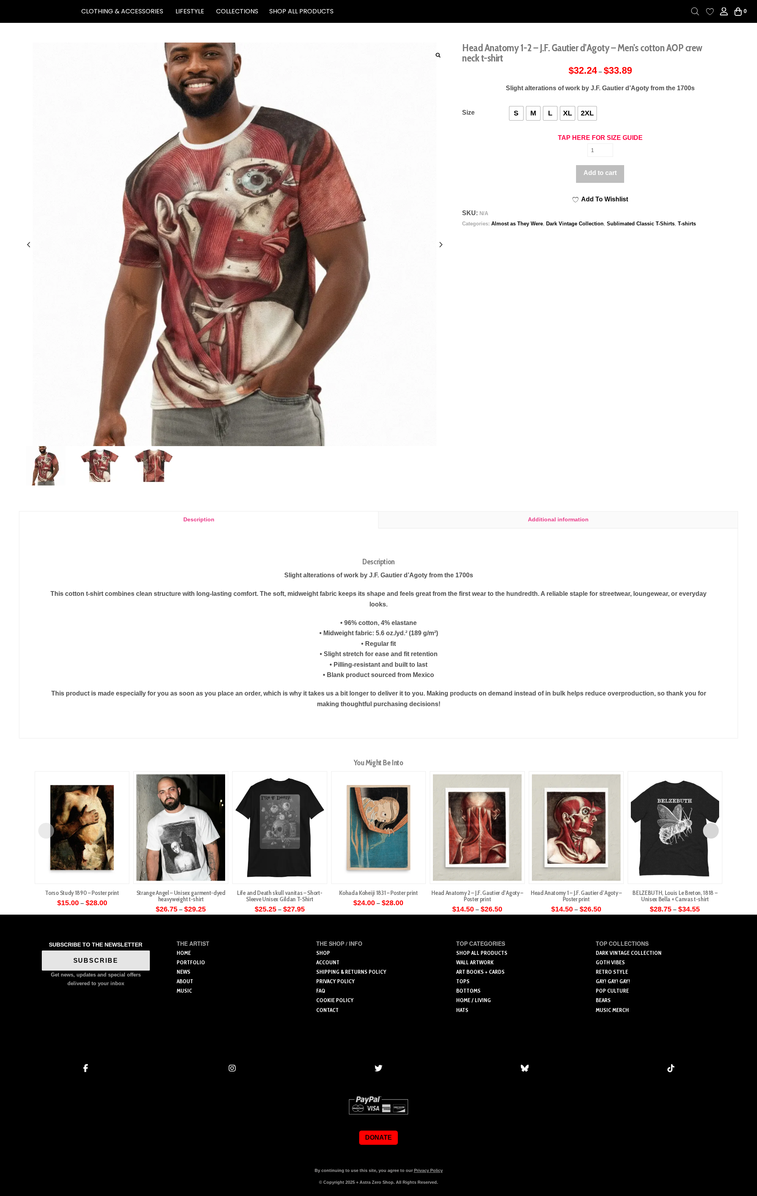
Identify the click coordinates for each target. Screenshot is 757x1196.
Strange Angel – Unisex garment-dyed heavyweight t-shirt (181, 896)
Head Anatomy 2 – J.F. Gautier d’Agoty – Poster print (477, 896)
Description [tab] (198, 519)
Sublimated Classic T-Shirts (641, 224)
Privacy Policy (428, 1170)
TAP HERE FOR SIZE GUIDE (600, 137)
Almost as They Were (517, 224)
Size (468, 112)
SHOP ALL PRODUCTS (301, 11)
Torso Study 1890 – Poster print (82, 893)
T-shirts (687, 224)
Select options (82, 869)
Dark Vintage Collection (575, 224)
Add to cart (600, 172)
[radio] (516, 113)
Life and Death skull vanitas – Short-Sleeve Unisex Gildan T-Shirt (279, 896)
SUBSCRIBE (95, 960)
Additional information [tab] (558, 519)
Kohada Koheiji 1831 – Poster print (378, 893)
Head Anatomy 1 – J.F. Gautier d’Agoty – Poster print (576, 896)
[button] (122, 11)
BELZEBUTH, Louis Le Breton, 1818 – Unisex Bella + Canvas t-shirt (674, 896)
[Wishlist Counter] (710, 11)
